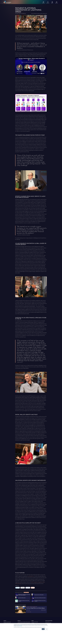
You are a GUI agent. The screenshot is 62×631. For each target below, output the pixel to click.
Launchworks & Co (30, 576)
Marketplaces (26, 592)
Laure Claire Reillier (43, 13)
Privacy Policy (20, 625)
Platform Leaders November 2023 (20, 13)
